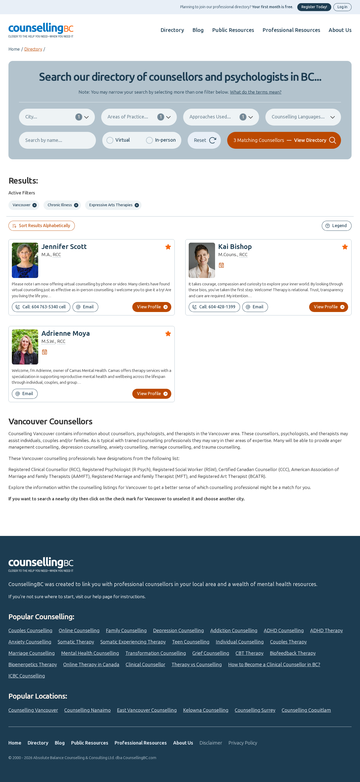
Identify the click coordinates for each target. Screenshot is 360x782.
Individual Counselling (240, 642)
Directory (172, 30)
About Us (340, 30)
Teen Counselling (191, 642)
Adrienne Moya (65, 333)
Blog (198, 30)
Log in (342, 7)
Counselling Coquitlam (306, 710)
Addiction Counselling (233, 631)
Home (14, 49)
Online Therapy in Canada (91, 665)
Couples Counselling (30, 631)
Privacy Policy (242, 743)
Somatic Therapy (76, 642)
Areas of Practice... (135, 117)
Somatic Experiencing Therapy (133, 642)
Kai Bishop (235, 247)
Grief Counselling (210, 653)
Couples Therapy (288, 642)
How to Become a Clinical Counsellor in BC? (274, 665)
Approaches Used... (216, 117)
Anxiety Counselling (29, 642)
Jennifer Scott (64, 247)
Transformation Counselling (155, 653)
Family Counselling (126, 631)
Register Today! (314, 7)
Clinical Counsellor (145, 665)
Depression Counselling (178, 631)
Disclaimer (211, 743)
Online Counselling (79, 631)
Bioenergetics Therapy (32, 665)
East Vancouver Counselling (147, 710)
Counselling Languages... (298, 117)
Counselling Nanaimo (87, 710)
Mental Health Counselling (90, 653)
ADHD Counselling (284, 631)
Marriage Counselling (31, 653)
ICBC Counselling (26, 676)
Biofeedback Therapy (293, 653)
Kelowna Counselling (205, 710)
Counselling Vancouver (33, 710)
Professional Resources (291, 30)
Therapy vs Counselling (197, 665)
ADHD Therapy (326, 631)
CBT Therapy (250, 653)
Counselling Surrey (255, 710)
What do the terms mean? (255, 92)
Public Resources (233, 30)
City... (52, 117)
